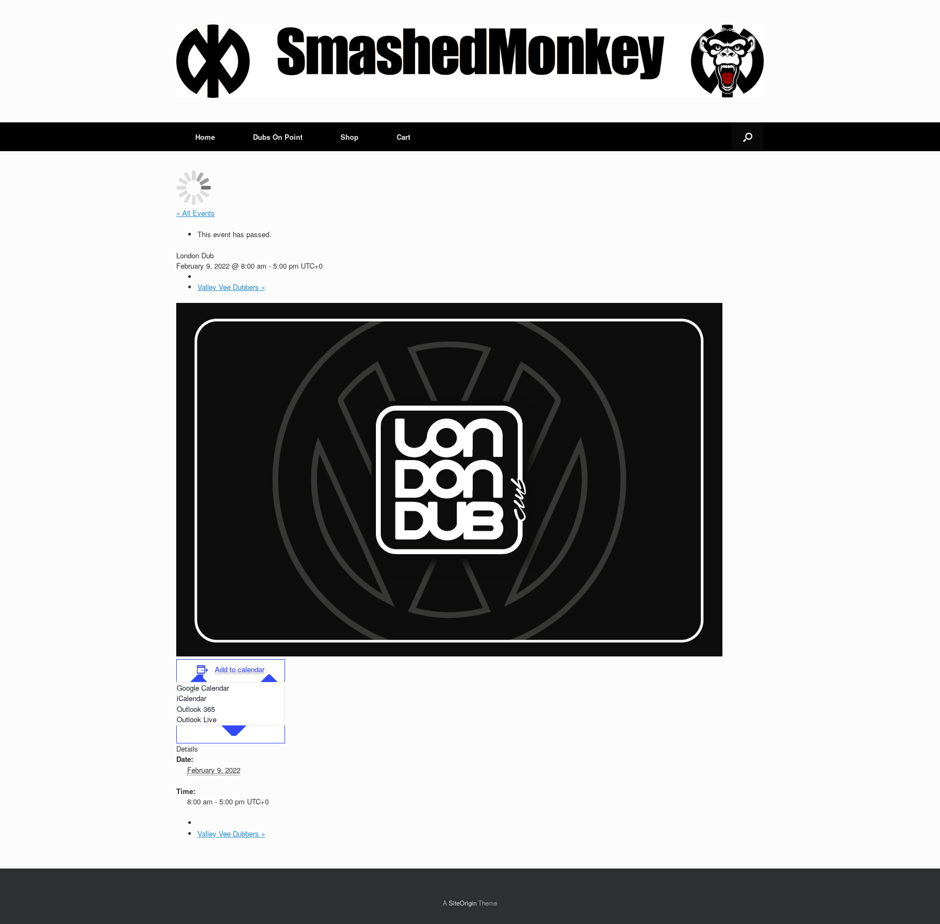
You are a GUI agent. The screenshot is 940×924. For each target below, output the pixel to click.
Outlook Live (197, 719)
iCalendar (191, 698)
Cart (403, 137)
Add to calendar (239, 669)
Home (205, 137)
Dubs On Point (277, 137)
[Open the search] (748, 136)
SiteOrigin (463, 902)
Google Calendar (203, 688)
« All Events (195, 213)
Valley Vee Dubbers (231, 287)
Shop (349, 137)
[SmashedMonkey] (470, 61)
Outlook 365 (196, 709)
